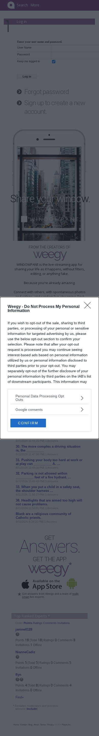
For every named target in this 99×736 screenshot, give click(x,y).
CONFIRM (28, 423)
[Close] (89, 307)
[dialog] (49, 368)
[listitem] (49, 397)
